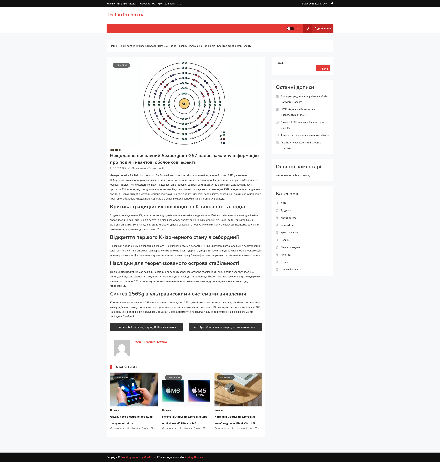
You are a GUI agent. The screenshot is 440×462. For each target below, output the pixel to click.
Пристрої (115, 149)
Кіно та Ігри (287, 225)
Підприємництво (290, 247)
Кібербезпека (147, 3)
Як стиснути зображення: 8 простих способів (301, 145)
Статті (180, 3)
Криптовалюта (166, 3)
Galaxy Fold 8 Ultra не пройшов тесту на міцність (302, 125)
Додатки (286, 210)
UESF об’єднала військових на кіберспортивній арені (298, 112)
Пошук (280, 62)
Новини (111, 3)
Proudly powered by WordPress (139, 457)
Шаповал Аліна (139, 428)
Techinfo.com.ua (126, 14)
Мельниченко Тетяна (144, 168)
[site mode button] (290, 28)
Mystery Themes (193, 457)
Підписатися (323, 28)
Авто (284, 203)
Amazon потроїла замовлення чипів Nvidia (305, 135)
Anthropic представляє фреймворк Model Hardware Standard (304, 99)
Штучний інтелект (127, 3)
